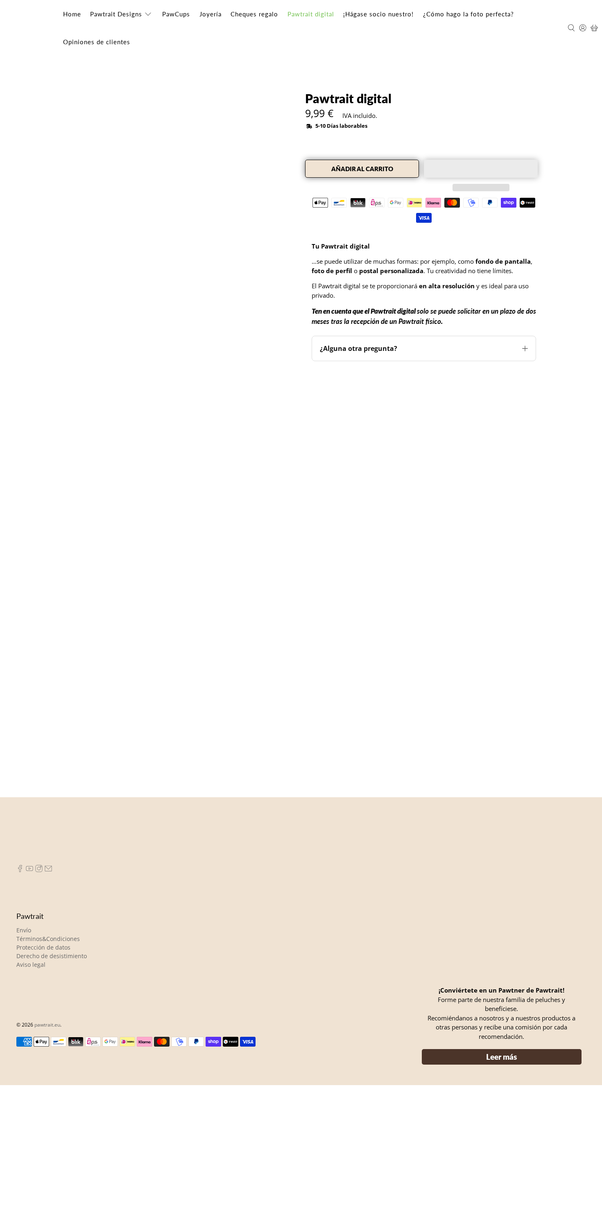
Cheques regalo (254, 14)
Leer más (501, 1190)
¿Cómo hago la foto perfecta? (468, 14)
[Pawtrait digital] (150, 218)
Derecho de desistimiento (51, 1090)
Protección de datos (43, 1081)
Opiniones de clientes (96, 41)
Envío (23, 1064)
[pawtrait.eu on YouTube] (29, 1004)
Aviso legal (30, 1098)
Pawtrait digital (310, 14)
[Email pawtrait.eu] (48, 1004)
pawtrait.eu (47, 1159)
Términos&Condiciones (48, 1073)
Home (72, 14)
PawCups (176, 14)
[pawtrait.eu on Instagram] (39, 1004)
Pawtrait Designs (116, 14)
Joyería (210, 14)
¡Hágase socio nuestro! (378, 14)
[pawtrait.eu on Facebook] (20, 1004)
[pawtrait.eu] (31, 28)
